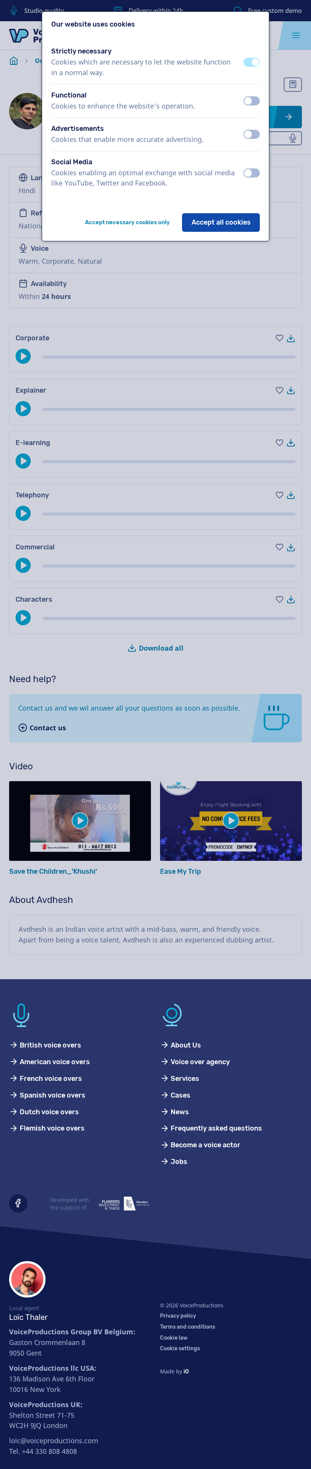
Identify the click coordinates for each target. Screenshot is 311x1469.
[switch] (251, 62)
